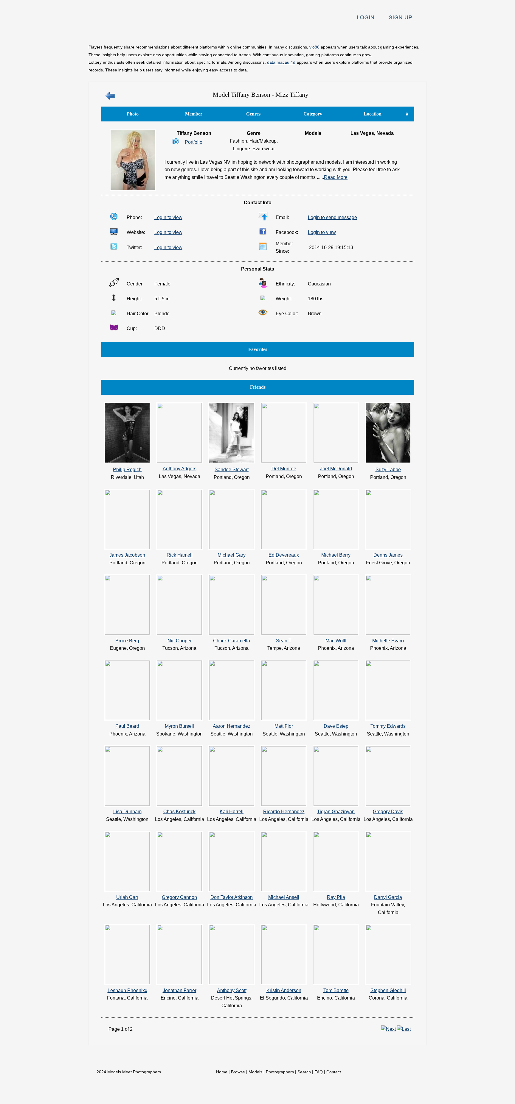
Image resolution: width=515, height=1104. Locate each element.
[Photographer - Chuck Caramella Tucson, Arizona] (231, 632)
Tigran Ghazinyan (336, 811)
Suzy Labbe (388, 469)
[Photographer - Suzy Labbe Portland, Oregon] (388, 461)
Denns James (388, 555)
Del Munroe (284, 468)
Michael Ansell (283, 897)
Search (349, 37)
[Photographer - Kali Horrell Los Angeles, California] (231, 804)
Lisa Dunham (127, 811)
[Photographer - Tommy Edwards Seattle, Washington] (388, 718)
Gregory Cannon (179, 897)
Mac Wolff (335, 640)
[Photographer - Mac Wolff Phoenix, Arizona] (336, 632)
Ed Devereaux (284, 555)
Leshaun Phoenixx (127, 990)
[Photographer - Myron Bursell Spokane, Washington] (179, 718)
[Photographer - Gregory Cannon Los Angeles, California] (179, 889)
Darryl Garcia (388, 897)
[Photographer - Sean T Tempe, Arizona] (283, 632)
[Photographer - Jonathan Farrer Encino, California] (179, 982)
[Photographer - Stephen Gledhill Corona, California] (388, 982)
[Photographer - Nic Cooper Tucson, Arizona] (179, 632)
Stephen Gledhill (388, 990)
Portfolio (193, 142)
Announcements (309, 37)
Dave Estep (336, 726)
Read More (336, 177)
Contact (409, 37)
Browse (182, 37)
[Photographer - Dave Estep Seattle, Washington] (336, 718)
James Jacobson (127, 555)
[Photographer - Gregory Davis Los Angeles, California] (388, 804)
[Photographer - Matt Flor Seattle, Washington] (283, 718)
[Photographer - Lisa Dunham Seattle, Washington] (127, 804)
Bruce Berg (127, 640)
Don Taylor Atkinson (231, 897)
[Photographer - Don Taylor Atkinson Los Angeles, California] (231, 889)
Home (152, 37)
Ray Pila (336, 897)
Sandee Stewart (232, 469)
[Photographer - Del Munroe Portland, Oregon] (283, 460)
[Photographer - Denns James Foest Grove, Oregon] (388, 547)
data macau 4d (281, 62)
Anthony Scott (231, 990)
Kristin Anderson (283, 990)
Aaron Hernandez (231, 726)
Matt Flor (283, 726)
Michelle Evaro (388, 640)
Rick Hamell (180, 555)
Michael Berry (335, 555)
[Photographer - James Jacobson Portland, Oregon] (127, 547)
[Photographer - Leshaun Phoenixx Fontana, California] (127, 982)
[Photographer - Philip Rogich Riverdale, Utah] (127, 461)
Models (214, 37)
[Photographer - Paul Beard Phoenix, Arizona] (127, 718)
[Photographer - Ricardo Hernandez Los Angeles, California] (283, 804)
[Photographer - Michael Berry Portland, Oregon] (336, 547)
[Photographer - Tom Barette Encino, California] (336, 982)
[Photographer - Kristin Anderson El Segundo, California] (283, 982)
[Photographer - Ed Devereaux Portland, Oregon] (283, 547)
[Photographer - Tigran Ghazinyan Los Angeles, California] (336, 804)
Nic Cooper (179, 640)
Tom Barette (336, 990)
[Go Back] (110, 99)
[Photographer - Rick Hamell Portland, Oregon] (179, 547)
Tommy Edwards (388, 726)
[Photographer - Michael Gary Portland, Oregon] (231, 547)
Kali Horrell (231, 811)
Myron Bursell (179, 726)
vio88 (314, 47)
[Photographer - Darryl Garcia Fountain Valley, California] (388, 889)
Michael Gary (232, 555)
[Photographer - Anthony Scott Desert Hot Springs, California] (231, 982)
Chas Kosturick (179, 811)
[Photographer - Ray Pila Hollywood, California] (336, 889)
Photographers (256, 37)
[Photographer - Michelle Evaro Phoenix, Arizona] (388, 632)
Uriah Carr (127, 897)
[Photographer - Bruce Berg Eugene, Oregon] (127, 632)
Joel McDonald (336, 468)
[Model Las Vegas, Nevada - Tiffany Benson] (133, 189)
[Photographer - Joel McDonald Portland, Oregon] (336, 460)
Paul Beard (127, 726)
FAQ (377, 37)
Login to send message (332, 217)
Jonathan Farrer (179, 990)
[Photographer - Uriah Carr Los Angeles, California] (127, 889)
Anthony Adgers (179, 468)
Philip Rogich (127, 469)
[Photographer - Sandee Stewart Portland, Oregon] (231, 461)
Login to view (168, 217)
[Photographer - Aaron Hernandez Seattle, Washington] (231, 718)
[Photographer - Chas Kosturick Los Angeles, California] (179, 804)
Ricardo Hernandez (284, 811)
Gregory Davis (388, 811)
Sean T (283, 640)
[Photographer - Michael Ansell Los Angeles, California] (283, 889)
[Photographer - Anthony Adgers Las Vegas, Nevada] (179, 460)
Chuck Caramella (231, 640)
